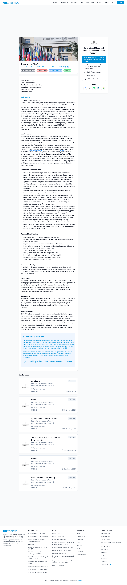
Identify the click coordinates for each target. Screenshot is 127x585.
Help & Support (81, 554)
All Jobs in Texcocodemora (92, 72)
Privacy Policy (105, 536)
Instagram (104, 558)
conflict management (47, 253)
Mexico (68, 70)
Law (33, 318)
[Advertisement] (56, 20)
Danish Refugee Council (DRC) (61, 550)
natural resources (52, 127)
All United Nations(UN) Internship (38, 536)
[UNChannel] (11, 2)
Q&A (113, 2)
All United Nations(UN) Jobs (36, 533)
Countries (74, 2)
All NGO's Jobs (57, 533)
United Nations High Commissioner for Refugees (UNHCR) (38, 553)
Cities (81, 2)
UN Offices (31, 544)
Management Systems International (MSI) (63, 557)
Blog (78, 548)
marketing (26, 188)
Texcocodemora (56, 70)
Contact (106, 2)
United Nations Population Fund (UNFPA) (37, 562)
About (99, 2)
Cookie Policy (105, 533)
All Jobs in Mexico (89, 75)
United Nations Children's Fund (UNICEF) (37, 548)
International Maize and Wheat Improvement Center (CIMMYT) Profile (94, 59)
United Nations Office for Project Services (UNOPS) (38, 557)
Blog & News (90, 2)
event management (35, 149)
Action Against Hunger (59, 539)
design (62, 149)
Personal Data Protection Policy (111, 542)
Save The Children (58, 565)
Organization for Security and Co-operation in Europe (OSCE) (62, 562)
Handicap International (59, 553)
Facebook (104, 549)
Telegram (104, 561)
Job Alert (120, 2)
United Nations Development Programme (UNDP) (36, 540)
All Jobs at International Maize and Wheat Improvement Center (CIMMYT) (94, 66)
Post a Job (80, 551)
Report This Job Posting (91, 79)
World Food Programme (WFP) (37, 572)
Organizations (64, 2)
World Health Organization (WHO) (38, 569)
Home (55, 2)
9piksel (79, 580)
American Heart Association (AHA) (62, 547)
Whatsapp (104, 564)
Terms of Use (105, 539)
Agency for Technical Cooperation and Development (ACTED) (63, 543)
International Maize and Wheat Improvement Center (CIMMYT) (43, 67)
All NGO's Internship (58, 536)
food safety (47, 147)
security (30, 125)
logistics (41, 226)
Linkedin (104, 552)
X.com (103, 555)
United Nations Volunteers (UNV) (38, 566)
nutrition (24, 123)
